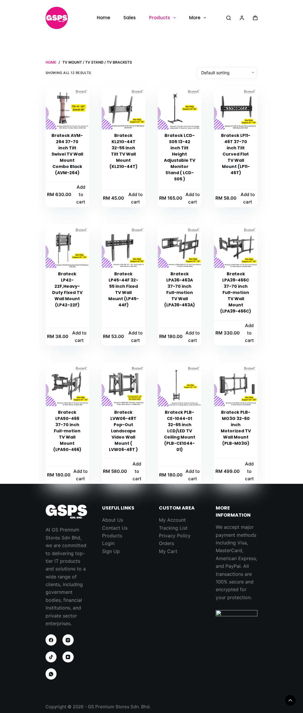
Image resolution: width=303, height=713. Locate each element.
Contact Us (115, 528)
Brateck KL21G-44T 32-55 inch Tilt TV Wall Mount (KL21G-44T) (123, 150)
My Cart (168, 551)
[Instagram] (68, 640)
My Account (172, 520)
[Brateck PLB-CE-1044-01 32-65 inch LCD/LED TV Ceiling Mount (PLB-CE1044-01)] (180, 385)
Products (159, 17)
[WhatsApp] (51, 674)
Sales (129, 17)
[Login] (242, 18)
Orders (166, 543)
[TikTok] (51, 657)
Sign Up (111, 551)
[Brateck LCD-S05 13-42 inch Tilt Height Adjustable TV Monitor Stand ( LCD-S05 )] (180, 108)
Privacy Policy (175, 536)
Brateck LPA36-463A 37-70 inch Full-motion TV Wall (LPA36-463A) (179, 289)
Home (103, 17)
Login (108, 543)
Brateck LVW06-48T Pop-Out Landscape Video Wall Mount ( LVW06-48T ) (123, 430)
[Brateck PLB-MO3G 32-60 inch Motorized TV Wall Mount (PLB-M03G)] (236, 385)
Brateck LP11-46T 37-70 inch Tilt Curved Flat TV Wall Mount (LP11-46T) (235, 154)
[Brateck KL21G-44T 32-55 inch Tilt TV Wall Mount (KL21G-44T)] (123, 108)
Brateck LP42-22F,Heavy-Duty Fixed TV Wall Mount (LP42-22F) (67, 289)
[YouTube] (68, 657)
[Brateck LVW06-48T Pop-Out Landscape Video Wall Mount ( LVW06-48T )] (123, 385)
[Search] (228, 18)
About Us (112, 520)
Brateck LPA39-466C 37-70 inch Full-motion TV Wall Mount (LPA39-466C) (235, 292)
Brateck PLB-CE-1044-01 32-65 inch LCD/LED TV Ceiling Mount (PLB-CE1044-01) (179, 430)
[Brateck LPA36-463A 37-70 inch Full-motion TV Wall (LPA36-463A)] (180, 246)
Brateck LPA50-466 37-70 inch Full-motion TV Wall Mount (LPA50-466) (67, 430)
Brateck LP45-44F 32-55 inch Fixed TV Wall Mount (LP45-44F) (123, 289)
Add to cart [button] (80, 194)
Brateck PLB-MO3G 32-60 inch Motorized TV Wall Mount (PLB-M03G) (236, 427)
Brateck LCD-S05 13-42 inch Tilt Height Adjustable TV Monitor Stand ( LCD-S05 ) (179, 157)
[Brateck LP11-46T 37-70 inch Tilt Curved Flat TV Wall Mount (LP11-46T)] (236, 108)
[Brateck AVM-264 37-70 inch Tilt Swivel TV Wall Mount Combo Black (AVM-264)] (67, 108)
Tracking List (173, 528)
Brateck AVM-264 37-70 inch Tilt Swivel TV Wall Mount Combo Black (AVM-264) (67, 154)
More (194, 17)
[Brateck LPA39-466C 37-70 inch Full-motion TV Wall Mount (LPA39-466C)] (236, 246)
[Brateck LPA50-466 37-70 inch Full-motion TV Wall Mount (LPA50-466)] (67, 385)
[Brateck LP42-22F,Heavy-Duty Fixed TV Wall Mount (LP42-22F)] (67, 246)
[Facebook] (51, 640)
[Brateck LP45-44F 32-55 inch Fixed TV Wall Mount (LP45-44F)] (123, 246)
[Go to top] (290, 700)
